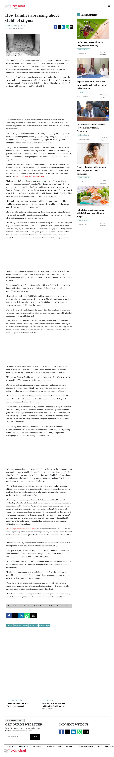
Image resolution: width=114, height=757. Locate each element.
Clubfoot (9, 625)
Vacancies (50, 747)
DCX (59, 747)
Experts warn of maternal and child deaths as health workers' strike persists (53, 706)
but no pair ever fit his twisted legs (30, 176)
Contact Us (23, 747)
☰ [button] (109, 5)
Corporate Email (86, 747)
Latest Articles (88, 14)
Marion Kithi (83, 224)
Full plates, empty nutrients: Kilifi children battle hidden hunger (90, 213)
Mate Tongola (83, 53)
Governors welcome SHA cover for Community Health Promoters (91, 127)
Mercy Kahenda (83, 96)
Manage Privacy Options (15, 720)
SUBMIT (35, 737)
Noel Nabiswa (25, 26)
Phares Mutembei (84, 139)
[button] (55, 27)
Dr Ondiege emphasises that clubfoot (21, 529)
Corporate (10, 747)
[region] (23, 103)
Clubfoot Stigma (44, 625)
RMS (99, 747)
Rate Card (37, 747)
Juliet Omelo (82, 182)
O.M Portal (70, 747)
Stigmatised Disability (21, 625)
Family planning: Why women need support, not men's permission (91, 170)
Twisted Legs (34, 625)
